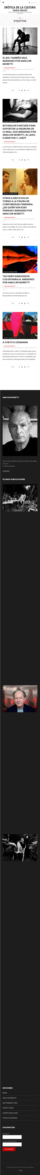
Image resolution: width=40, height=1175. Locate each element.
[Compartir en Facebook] (19, 90)
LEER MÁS (6, 471)
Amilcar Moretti (9, 68)
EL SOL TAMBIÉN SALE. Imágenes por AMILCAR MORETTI (17, 61)
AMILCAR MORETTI (9, 1098)
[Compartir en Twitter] (22, 90)
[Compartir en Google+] (25, 90)
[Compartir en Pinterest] (28, 90)
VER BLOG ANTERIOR (10, 1118)
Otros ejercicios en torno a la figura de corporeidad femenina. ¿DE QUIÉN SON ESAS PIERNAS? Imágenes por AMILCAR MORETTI (18, 205)
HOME (5, 1093)
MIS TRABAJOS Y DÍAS (10, 53)
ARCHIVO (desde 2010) (10, 121)
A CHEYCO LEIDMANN (15, 342)
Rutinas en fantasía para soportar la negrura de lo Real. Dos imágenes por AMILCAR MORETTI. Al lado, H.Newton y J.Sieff (19, 132)
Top (20, 1170)
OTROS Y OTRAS (8, 1108)
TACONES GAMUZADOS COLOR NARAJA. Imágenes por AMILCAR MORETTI (18, 279)
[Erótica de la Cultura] (20, 9)
